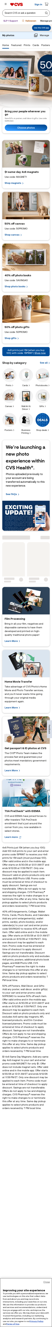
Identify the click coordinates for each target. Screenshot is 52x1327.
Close (46, 1281)
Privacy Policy (36, 1321)
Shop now (40, 352)
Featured (16, 45)
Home (5, 45)
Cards (35, 45)
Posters (45, 45)
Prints (27, 45)
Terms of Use (12, 1324)
